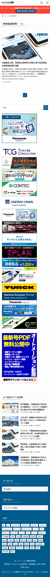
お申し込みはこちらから (26, 11)
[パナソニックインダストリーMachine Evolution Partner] (19, 303)
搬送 (40, 540)
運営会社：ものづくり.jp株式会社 (16, 564)
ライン (34, 533)
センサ (35, 529)
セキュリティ (26, 529)
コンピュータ (7, 529)
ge (3, 525)
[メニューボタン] (47, 3)
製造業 (12, 548)
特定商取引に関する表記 (37, 564)
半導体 (10, 540)
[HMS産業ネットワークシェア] (19, 282)
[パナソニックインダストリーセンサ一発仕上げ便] (19, 142)
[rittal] (19, 232)
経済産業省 (39, 544)
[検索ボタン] (41, 3)
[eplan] (19, 257)
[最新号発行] (19, 382)
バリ (28, 533)
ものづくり (15, 525)
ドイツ (22, 533)
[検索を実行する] (45, 107)
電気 (12, 551)
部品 (37, 548)
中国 (12, 536)
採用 (29, 540)
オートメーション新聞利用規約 (25, 561)
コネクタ (42, 525)
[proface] (19, 315)
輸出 (26, 548)
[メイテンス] (19, 168)
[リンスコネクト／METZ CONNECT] (19, 328)
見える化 (19, 548)
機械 (9, 544)
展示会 (23, 540)
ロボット (42, 533)
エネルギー (25, 525)
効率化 (40, 536)
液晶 (15, 544)
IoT (8, 525)
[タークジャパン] (19, 290)
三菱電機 (5, 536)
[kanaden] (19, 269)
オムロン (34, 525)
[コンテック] (19, 195)
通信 (32, 548)
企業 (18, 536)
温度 (21, 544)
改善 (4, 544)
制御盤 (33, 536)
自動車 (5, 548)
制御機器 (25, 536)
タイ (41, 529)
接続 (35, 540)
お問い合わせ (25, 567)
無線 (26, 544)
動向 (4, 540)
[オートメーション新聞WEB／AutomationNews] (7, 3)
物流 (32, 544)
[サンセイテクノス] (19, 244)
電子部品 (5, 551)
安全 (16, 540)
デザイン (5, 533)
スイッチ (17, 529)
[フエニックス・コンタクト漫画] (19, 180)
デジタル (14, 533)
